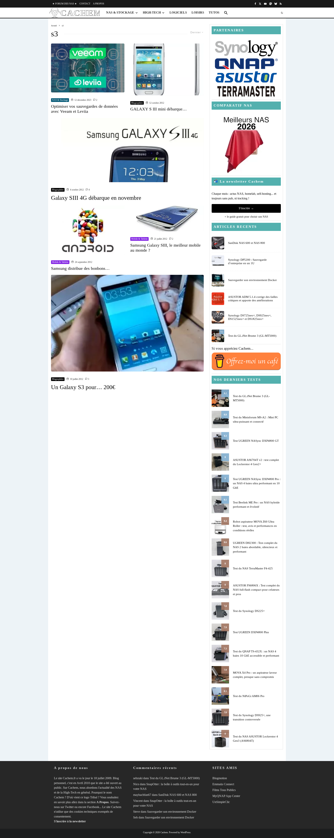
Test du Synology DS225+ (249, 610)
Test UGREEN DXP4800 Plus (251, 632)
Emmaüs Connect (223, 784)
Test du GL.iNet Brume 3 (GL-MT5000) (252, 335)
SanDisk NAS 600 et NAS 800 (246, 242)
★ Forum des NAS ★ (64, 3)
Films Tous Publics (224, 790)
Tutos (214, 12)
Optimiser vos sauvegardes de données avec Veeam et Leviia (84, 109)
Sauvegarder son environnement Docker (252, 280)
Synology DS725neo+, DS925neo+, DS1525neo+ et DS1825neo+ (249, 317)
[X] (260, 4)
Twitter (69, 807)
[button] (226, 13)
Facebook (93, 807)
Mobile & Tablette (60, 262)
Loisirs (198, 12)
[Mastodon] (270, 4)
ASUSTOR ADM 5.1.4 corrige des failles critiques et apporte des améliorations (253, 298)
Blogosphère (137, 103)
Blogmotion (219, 778)
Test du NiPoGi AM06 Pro (248, 696)
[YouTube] (265, 4)
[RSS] (280, 4)
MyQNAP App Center (226, 796)
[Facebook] (255, 4)
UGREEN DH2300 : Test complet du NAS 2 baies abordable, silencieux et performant (255, 547)
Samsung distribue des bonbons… (80, 268)
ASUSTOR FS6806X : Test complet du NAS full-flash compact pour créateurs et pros (256, 590)
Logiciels (178, 12)
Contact (84, 3)
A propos (98, 3)
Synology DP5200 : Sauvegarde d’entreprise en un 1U (247, 261)
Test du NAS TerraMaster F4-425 (253, 568)
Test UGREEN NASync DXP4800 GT (256, 440)
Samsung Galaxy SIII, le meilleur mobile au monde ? (165, 248)
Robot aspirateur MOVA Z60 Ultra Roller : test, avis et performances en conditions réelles (255, 526)
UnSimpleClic (221, 802)
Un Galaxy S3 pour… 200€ (83, 387)
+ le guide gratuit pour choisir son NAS (246, 216)
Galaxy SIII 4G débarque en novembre (96, 198)
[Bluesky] (275, 4)
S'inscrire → (246, 208)
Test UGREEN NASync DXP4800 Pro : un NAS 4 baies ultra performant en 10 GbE (256, 483)
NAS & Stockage (120, 12)
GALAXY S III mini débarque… (158, 109)
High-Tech (152, 12)
